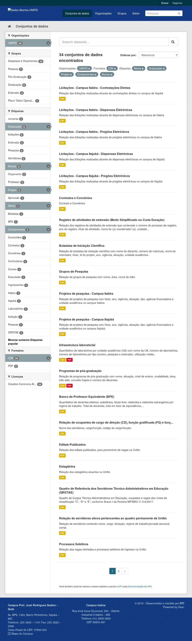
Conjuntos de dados (77, 13)
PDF (69, 359)
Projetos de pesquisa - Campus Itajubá (86, 319)
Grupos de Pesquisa (73, 271)
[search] (173, 41)
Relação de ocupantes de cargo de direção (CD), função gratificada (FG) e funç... (116, 422)
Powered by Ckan (173, 607)
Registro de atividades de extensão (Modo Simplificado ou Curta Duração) (111, 220)
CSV (62, 98)
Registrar (177, 3)
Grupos (122, 13)
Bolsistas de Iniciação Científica (81, 245)
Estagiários (67, 466)
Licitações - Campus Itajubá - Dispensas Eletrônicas (96, 154)
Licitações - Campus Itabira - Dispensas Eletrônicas (95, 110)
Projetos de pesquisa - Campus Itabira (86, 293)
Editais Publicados (72, 444)
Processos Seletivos (73, 544)
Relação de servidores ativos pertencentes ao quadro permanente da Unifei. (113, 518)
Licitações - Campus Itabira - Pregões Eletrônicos (94, 131)
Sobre (136, 13)
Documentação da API (139, 586)
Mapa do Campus (22, 633)
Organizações (103, 13)
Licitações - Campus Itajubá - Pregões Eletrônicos (94, 176)
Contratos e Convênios (75, 198)
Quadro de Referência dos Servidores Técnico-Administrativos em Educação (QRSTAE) (113, 490)
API (120, 586)
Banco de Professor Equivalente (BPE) (86, 396)
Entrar (165, 3)
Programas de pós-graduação (80, 371)
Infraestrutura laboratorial (77, 345)
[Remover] (89, 68)
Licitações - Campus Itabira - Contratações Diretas (94, 88)
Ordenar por (128, 55)
